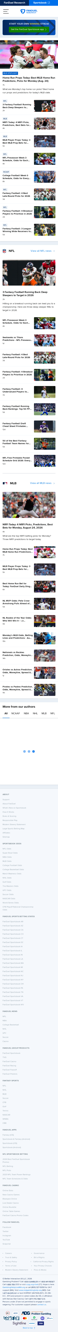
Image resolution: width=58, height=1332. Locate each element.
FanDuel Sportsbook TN (13, 992)
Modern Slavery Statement (14, 825)
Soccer (6, 1037)
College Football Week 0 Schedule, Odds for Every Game (16, 178)
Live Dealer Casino (11, 1203)
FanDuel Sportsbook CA (13, 930)
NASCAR (6, 1115)
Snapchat (7, 1244)
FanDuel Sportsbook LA (13, 959)
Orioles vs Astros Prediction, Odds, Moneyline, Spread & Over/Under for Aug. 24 (17, 672)
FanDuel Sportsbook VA (13, 996)
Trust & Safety (11, 1258)
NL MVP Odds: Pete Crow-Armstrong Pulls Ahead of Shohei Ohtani (16, 604)
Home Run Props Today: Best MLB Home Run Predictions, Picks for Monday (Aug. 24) (18, 552)
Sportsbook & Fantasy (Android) (16, 1139)
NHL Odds (7, 878)
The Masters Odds (11, 886)
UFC (4, 1033)
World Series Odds (11, 903)
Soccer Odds (8, 895)
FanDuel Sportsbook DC (13, 942)
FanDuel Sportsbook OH (13, 984)
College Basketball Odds (13, 870)
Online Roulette (9, 1207)
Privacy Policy (11, 1262)
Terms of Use (10, 1266)
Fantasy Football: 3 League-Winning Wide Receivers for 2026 (17, 231)
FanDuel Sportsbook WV (13, 1005)
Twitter (6, 1231)
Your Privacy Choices (43, 1266)
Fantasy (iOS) (8, 1135)
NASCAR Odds (9, 899)
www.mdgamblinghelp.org (30, 1290)
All (6, 713)
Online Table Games (11, 1211)
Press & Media (40, 1270)
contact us (41, 1305)
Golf (4, 1107)
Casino (6, 1041)
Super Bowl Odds (10, 853)
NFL (52, 713)
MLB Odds (7, 861)
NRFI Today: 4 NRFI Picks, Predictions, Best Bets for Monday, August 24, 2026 (16, 125)
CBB (4, 1123)
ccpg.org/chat (32, 1285)
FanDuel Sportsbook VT (13, 1001)
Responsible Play (10, 820)
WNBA (5, 1119)
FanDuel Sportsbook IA (13, 947)
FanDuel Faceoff (10, 1070)
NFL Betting (8, 1166)
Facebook (7, 1227)
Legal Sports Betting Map (13, 829)
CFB (4, 1102)
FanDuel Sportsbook (11, 1053)
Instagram (7, 1236)
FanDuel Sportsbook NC (13, 971)
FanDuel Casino (9, 1062)
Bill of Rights (39, 1258)
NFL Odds (7, 849)
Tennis (5, 1111)
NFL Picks (7, 1170)
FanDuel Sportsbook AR (13, 922)
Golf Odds (7, 882)
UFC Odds (7, 890)
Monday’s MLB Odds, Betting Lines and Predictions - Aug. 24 (18, 638)
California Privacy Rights (43, 1262)
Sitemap (6, 837)
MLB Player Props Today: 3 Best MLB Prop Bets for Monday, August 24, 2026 (16, 143)
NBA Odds (7, 857)
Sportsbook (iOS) (10, 1143)
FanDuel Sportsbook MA (13, 963)
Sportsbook (40, 3)
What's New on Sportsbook (14, 808)
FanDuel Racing (9, 1066)
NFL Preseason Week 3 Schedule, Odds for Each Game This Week (15, 161)
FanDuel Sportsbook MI (13, 967)
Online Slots (8, 1191)
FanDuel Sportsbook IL (12, 951)
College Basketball (11, 1025)
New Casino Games (11, 1195)
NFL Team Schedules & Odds (15, 1179)
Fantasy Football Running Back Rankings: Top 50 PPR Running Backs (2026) (17, 409)
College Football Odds (12, 865)
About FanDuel (9, 804)
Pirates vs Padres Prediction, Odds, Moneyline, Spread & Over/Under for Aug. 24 (18, 689)
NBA (26, 713)
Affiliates (6, 833)
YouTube (6, 1240)
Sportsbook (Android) (12, 1147)
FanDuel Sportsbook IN (13, 955)
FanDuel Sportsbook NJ (13, 976)
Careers (8, 1253)
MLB (44, 713)
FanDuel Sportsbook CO (13, 934)
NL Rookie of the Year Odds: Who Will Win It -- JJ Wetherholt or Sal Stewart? (17, 621)
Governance (39, 1253)
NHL (35, 713)
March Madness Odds (12, 874)
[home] (28, 11)
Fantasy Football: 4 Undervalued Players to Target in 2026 (15, 392)
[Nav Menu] (6, 11)
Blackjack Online (10, 1199)
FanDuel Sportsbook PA (13, 988)
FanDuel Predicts (10, 1074)
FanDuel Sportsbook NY (13, 980)
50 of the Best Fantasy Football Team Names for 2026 (16, 444)
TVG (4, 1057)
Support (6, 800)
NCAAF (15, 713)
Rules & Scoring (9, 816)
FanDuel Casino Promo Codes (16, 1216)
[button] (29, 29)
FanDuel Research (14, 3)
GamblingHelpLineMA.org (14, 1287)
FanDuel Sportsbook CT (13, 938)
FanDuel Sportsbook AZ (13, 926)
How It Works (8, 812)
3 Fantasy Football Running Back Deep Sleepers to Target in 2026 (17, 107)
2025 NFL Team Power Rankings (17, 1175)
